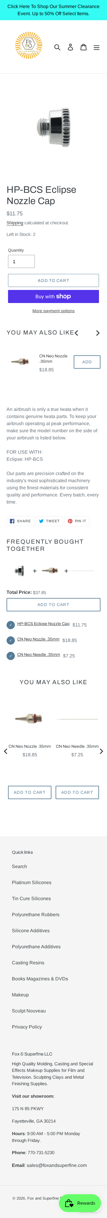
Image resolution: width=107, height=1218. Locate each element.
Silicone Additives (31, 930)
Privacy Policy (27, 1026)
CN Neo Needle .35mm (38, 654)
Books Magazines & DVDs (40, 978)
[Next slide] (97, 333)
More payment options (53, 310)
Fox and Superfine (43, 1198)
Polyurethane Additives (36, 946)
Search (19, 866)
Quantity (16, 250)
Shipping (15, 222)
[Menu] (96, 46)
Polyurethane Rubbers (35, 914)
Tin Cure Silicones (31, 898)
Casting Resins (28, 962)
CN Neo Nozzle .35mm (53, 359)
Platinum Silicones (31, 882)
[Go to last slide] (77, 333)
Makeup (20, 994)
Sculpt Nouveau (29, 1010)
